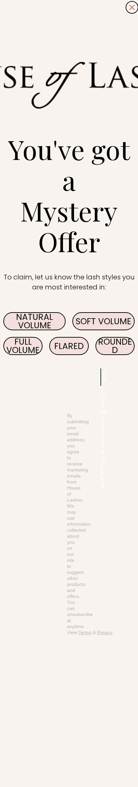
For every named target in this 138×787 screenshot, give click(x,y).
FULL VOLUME (23, 346)
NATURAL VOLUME (34, 321)
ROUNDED (115, 346)
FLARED (69, 346)
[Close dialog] (132, 7)
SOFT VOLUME (103, 321)
